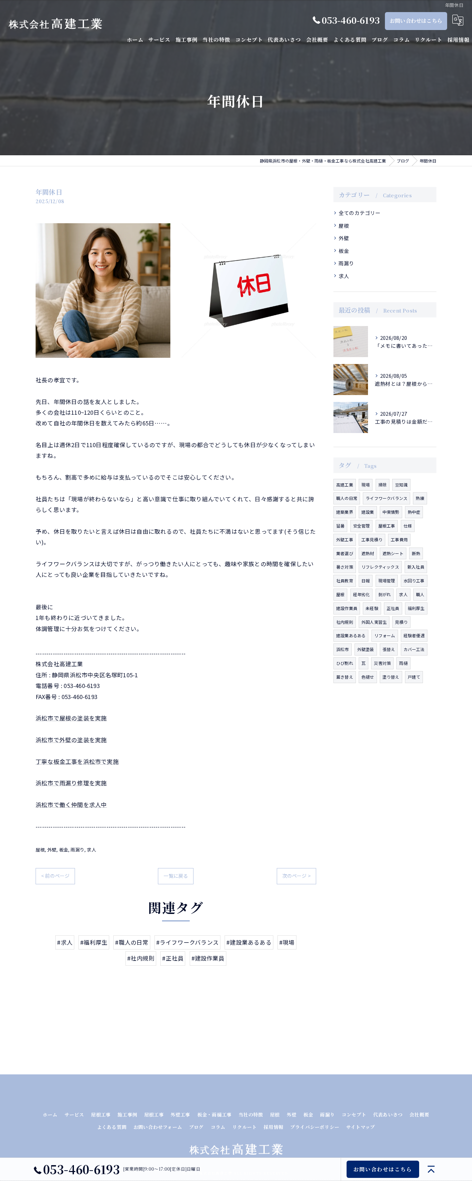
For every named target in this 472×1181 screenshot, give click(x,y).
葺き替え (344, 677)
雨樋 (403, 663)
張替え (389, 649)
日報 (365, 580)
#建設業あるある (249, 942)
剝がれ (384, 594)
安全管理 (361, 526)
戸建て (414, 677)
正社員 (393, 608)
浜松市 (342, 649)
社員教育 (344, 580)
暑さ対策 (344, 567)
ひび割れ (344, 663)
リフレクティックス (380, 567)
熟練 (420, 498)
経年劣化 (361, 594)
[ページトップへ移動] (431, 1169)
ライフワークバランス (386, 498)
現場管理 (386, 580)
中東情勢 (391, 512)
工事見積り (372, 539)
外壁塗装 (365, 649)
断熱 (416, 553)
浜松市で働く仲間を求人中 (71, 804)
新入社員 (415, 567)
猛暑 (340, 526)
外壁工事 (344, 539)
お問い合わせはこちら (416, 20)
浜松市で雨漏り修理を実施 (71, 783)
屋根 (40, 849)
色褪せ (367, 677)
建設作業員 (346, 608)
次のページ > (296, 875)
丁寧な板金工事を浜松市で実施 (77, 761)
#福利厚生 (93, 942)
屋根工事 (386, 526)
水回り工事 (414, 580)
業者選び (344, 553)
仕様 (408, 526)
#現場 (287, 942)
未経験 (372, 608)
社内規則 (344, 622)
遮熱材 (367, 553)
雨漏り (77, 849)
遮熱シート (393, 553)
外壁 (51, 849)
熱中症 (414, 512)
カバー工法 (414, 649)
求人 (91, 849)
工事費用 (399, 539)
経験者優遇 (414, 635)
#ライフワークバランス (187, 942)
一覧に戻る (175, 875)
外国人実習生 (374, 622)
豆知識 (401, 485)
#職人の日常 (131, 942)
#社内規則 (140, 958)
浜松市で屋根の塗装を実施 (71, 718)
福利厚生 (416, 608)
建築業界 (344, 512)
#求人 (65, 942)
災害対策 (382, 663)
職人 (420, 594)
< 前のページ (55, 875)
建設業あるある (351, 635)
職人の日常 (346, 498)
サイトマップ (360, 1126)
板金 (63, 849)
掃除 (382, 485)
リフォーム (384, 635)
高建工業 (344, 485)
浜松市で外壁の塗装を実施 (71, 740)
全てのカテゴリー (360, 212)
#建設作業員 (208, 958)
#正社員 (172, 958)
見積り (401, 622)
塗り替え (391, 677)
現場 (365, 485)
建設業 (367, 512)
